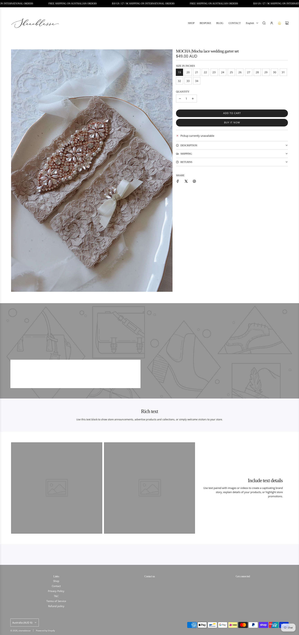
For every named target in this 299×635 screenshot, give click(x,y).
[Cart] (287, 23)
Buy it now (232, 122)
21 (196, 72)
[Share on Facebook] (178, 181)
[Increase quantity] (193, 98)
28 (257, 72)
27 (248, 72)
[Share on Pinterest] (194, 181)
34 (196, 81)
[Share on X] (186, 181)
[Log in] (271, 23)
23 (214, 72)
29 (266, 72)
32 (179, 81)
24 (222, 72)
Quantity (182, 91)
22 (205, 72)
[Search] (264, 23)
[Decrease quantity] (180, 98)
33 (188, 81)
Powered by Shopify (45, 630)
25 (231, 72)
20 (188, 72)
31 (283, 72)
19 (179, 72)
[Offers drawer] (279, 23)
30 (274, 72)
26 (240, 72)
